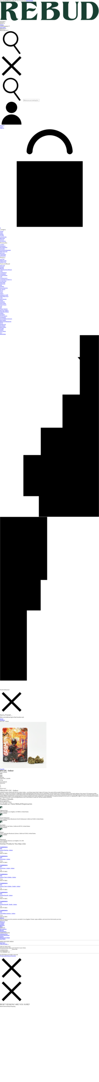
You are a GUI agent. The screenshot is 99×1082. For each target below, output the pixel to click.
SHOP (2, 22)
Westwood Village (5, 937)
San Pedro (2, 939)
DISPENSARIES (4, 26)
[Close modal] (11, 702)
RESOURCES (3, 30)
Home (1, 719)
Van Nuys (2, 942)
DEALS (2, 25)
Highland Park (4, 934)
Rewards (2, 925)
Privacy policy (3, 956)
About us (2, 921)
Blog (1, 926)
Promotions (3, 931)
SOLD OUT (3, 788)
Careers (2, 924)
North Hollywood (4, 935)
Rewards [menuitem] (2, 125)
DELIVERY (3, 27)
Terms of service (11, 956)
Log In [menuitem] (1, 126)
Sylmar (2, 936)
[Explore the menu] (11, 42)
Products (2, 720)
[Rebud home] (49, 20)
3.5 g (1, 780)
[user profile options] (11, 113)
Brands (2, 930)
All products (3, 929)
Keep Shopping (11, 1006)
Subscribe (14, 949)
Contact (2, 923)
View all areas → (4, 944)
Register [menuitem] (2, 128)
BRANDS (2, 29)
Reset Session (3, 1006)
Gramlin (2, 769)
